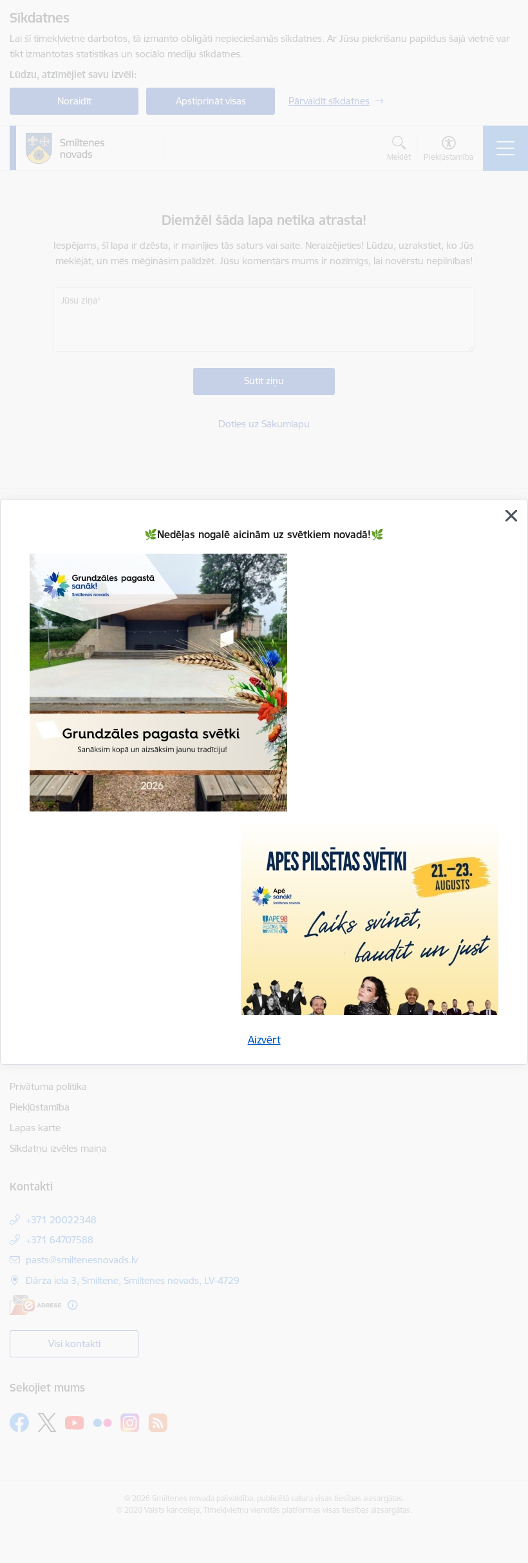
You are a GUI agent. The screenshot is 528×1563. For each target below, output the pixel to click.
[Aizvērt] (511, 515)
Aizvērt (264, 1039)
